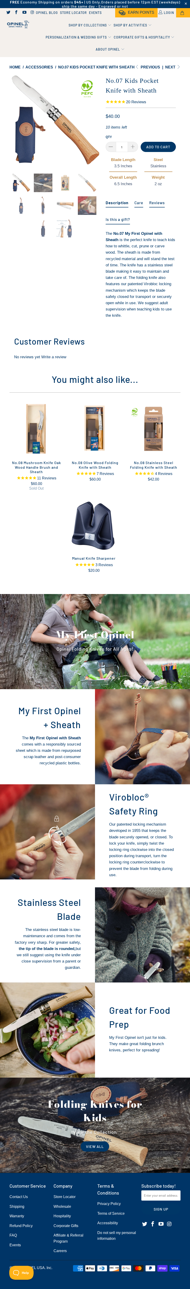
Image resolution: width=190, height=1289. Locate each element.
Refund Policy (21, 1226)
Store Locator (73, 13)
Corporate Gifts (66, 1226)
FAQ (13, 1235)
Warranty (17, 1216)
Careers (60, 1251)
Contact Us (19, 1197)
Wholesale (62, 1206)
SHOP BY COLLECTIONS (88, 25)
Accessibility (107, 1223)
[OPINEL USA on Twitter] (8, 13)
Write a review (53, 357)
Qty (109, 137)
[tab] (117, 201)
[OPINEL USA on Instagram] (32, 13)
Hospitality (62, 1216)
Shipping (17, 1206)
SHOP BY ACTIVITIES (131, 25)
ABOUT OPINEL (108, 49)
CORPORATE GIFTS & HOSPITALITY (142, 37)
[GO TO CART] (183, 12)
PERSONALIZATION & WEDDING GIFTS (77, 37)
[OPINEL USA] (17, 24)
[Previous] (14, 121)
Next (170, 67)
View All (95, 1146)
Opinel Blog (47, 13)
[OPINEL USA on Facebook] (16, 13)
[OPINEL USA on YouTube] (24, 13)
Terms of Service (111, 1213)
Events (95, 13)
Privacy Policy (109, 1204)
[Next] (96, 121)
